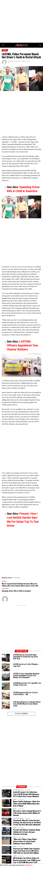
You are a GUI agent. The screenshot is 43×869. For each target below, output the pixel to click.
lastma (17, 577)
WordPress (28, 865)
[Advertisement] (21, 21)
